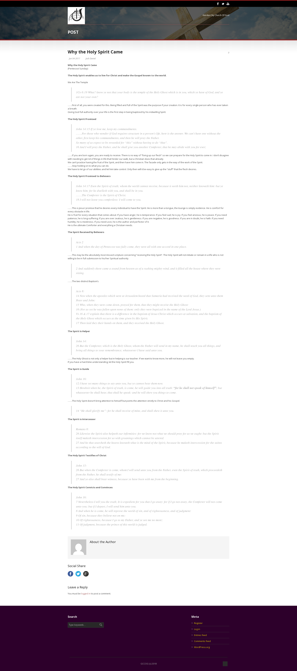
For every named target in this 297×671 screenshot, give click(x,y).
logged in (86, 593)
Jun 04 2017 (74, 58)
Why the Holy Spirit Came (95, 52)
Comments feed (202, 641)
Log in (197, 629)
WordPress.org (202, 647)
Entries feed (200, 635)
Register (198, 623)
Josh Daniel (91, 58)
